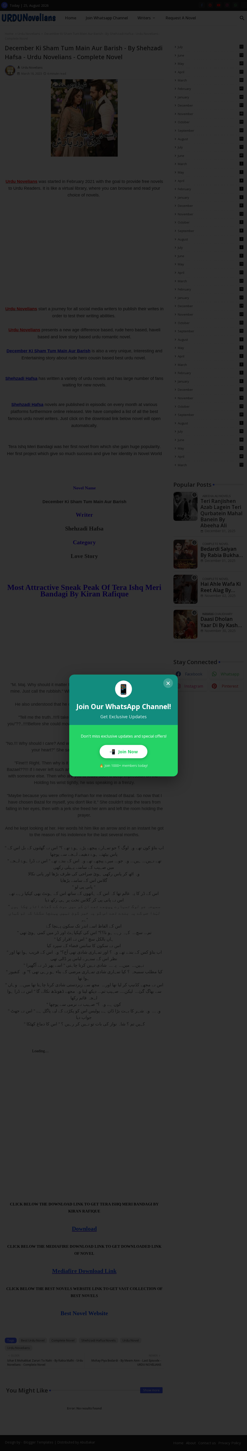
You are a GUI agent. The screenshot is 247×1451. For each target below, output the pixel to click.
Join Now (123, 751)
